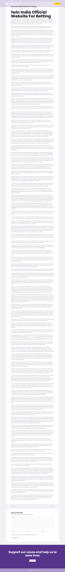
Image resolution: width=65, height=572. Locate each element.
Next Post (53, 506)
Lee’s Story (38, 2)
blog (18, 8)
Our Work (43, 4)
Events (43, 2)
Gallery (47, 4)
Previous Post (12, 506)
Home (34, 2)
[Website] (47, 531)
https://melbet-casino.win (31, 336)
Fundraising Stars (36, 4)
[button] (57, 4)
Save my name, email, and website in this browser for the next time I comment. (24, 534)
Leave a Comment (14, 8)
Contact (50, 4)
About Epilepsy (48, 2)
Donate (32, 560)
